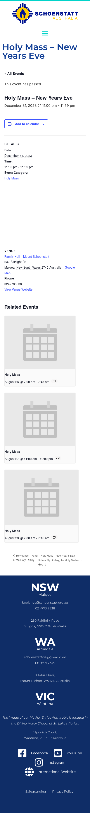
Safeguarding (37, 791)
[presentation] (40, 342)
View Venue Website (18, 289)
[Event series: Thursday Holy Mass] (57, 458)
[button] (45, 33)
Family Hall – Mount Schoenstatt (26, 256)
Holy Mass (11, 178)
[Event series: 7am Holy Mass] (54, 381)
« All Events (14, 73)
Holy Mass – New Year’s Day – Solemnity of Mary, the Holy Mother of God (60, 560)
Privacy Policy (62, 791)
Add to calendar (27, 124)
